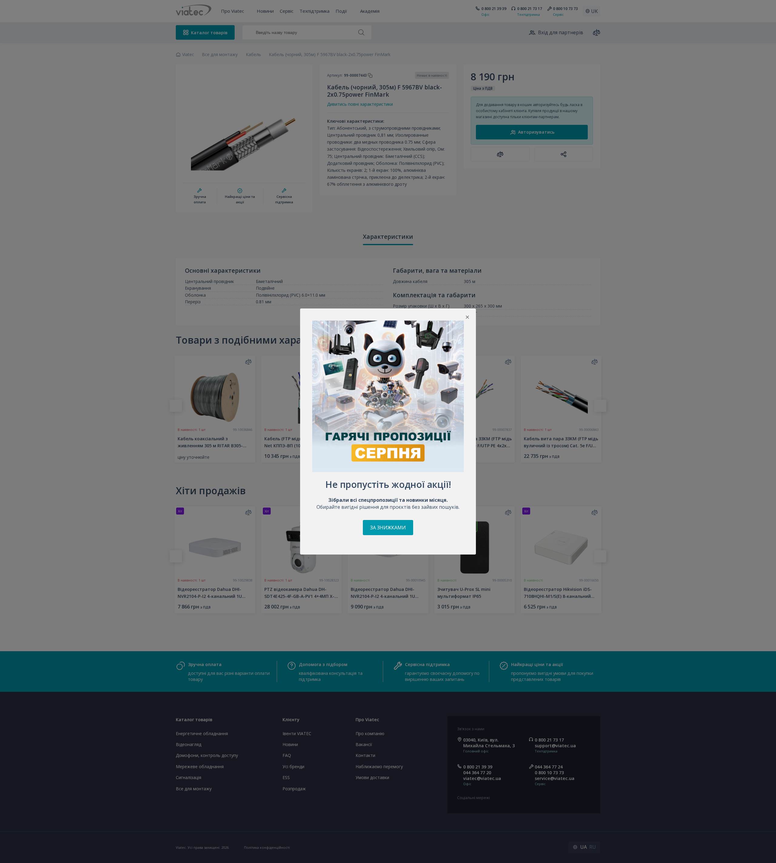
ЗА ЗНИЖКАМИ (388, 527)
